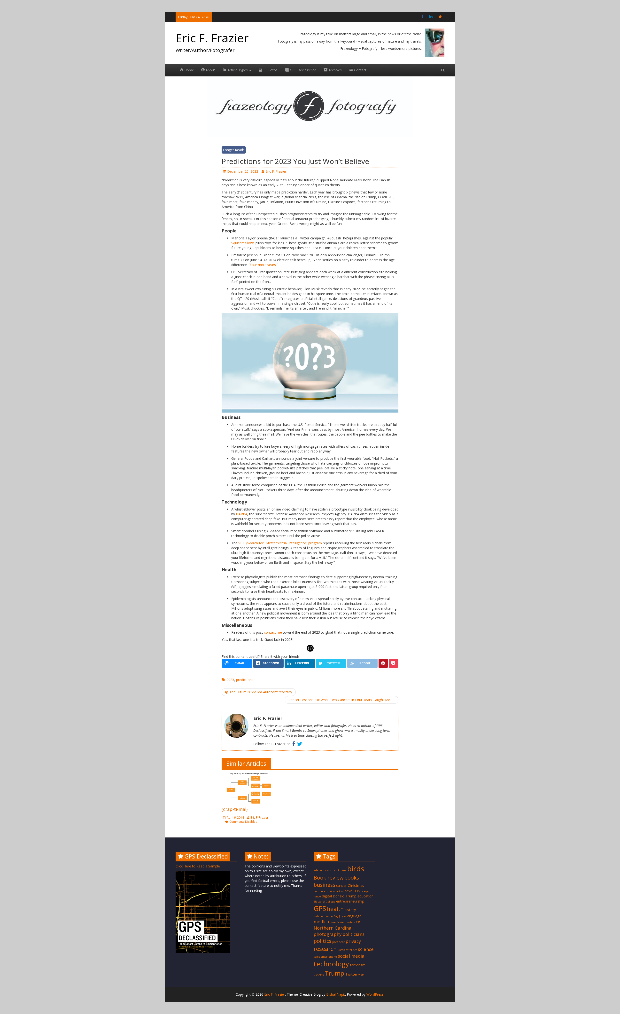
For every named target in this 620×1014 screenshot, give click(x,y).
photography (327, 934)
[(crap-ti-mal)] (249, 787)
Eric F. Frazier (212, 38)
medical (322, 921)
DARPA (241, 514)
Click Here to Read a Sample (198, 866)
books (351, 877)
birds (355, 868)
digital (327, 896)
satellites (351, 950)
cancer (341, 885)
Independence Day (326, 916)
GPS (320, 908)
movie (349, 922)
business (324, 884)
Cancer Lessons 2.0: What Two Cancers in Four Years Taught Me (339, 699)
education (365, 896)
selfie (317, 956)
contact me (273, 632)
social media (351, 956)
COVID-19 (350, 891)
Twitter (351, 974)
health (335, 909)
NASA (357, 922)
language (354, 915)
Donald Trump (344, 896)
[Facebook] (422, 16)
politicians (353, 934)
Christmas (356, 885)
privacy (353, 941)
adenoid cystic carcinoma (330, 870)
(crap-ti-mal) (235, 809)
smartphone (329, 956)
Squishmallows (243, 243)
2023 (230, 679)
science (366, 949)
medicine (337, 922)
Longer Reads (234, 150)
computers (321, 891)
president (338, 942)
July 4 (342, 916)
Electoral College (324, 901)
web (361, 974)
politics (322, 940)
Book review (328, 877)
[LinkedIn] (431, 16)
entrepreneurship (350, 901)
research (325, 949)
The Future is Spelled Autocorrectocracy (260, 692)
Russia (341, 950)
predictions (244, 679)
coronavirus (336, 891)
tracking (319, 974)
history (350, 909)
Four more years (263, 264)
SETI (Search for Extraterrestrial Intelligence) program (280, 543)
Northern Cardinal (333, 928)
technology (331, 963)
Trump (334, 973)
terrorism (357, 964)
